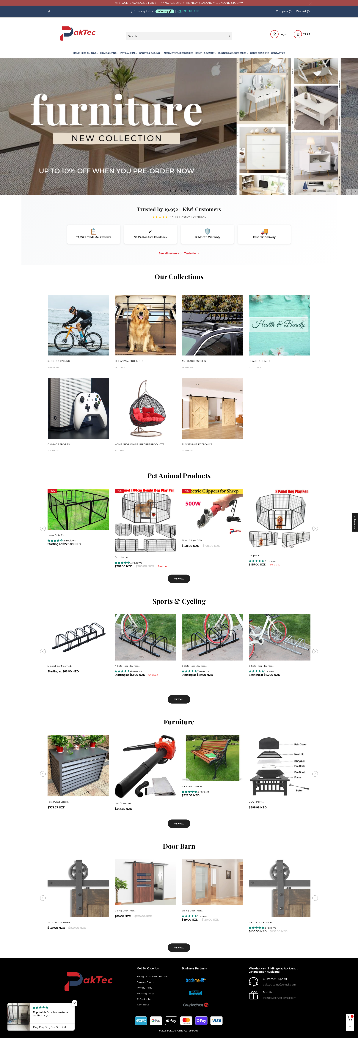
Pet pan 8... (255, 555)
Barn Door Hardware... (60, 922)
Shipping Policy (145, 993)
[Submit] (229, 36)
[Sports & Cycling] (78, 325)
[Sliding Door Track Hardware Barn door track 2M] (212, 882)
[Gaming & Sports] (78, 408)
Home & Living (108, 53)
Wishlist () (303, 11)
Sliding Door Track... (125, 910)
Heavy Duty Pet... (57, 535)
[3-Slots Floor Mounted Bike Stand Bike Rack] (212, 637)
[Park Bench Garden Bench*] (212, 758)
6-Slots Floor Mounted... (261, 665)
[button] (348, 192)
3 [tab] (182, 191)
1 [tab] (170, 191)
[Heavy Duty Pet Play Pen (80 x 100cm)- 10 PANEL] (78, 509)
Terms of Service (145, 982)
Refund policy (144, 999)
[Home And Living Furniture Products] (145, 408)
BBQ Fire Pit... (256, 801)
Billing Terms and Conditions (152, 976)
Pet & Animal (128, 53)
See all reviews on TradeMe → (179, 253)
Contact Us (278, 53)
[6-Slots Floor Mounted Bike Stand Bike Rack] (279, 637)
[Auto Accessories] (212, 325)
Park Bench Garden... (193, 786)
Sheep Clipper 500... (192, 540)
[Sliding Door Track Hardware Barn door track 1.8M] (145, 882)
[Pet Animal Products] (145, 325)
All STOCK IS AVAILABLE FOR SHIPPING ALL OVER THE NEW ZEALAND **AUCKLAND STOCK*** (179, 2)
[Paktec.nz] (78, 34)
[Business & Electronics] (212, 408)
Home (76, 53)
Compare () (284, 11)
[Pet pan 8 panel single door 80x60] (279, 519)
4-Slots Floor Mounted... (127, 665)
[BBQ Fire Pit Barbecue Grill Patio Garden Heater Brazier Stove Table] (279, 765)
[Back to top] (350, 1026)
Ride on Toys (89, 53)
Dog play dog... (123, 557)
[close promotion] (310, 3)
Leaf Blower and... (124, 803)
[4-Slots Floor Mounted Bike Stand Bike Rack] (145, 637)
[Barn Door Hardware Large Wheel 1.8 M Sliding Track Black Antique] (78, 888)
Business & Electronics (232, 53)
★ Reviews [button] (354, 522)
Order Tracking (259, 53)
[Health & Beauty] (279, 325)
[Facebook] (49, 11)
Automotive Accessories (178, 53)
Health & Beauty (205, 53)
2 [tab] (176, 191)
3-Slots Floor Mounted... (194, 665)
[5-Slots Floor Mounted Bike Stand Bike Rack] (78, 637)
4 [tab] (187, 191)
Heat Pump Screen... (59, 801)
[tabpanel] (179, 126)
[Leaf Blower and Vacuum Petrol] (145, 766)
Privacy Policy (144, 987)
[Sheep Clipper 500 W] (212, 512)
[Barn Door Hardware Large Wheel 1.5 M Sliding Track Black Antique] (279, 888)
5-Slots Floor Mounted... (60, 665)
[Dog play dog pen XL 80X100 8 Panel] (145, 520)
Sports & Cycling (149, 53)
